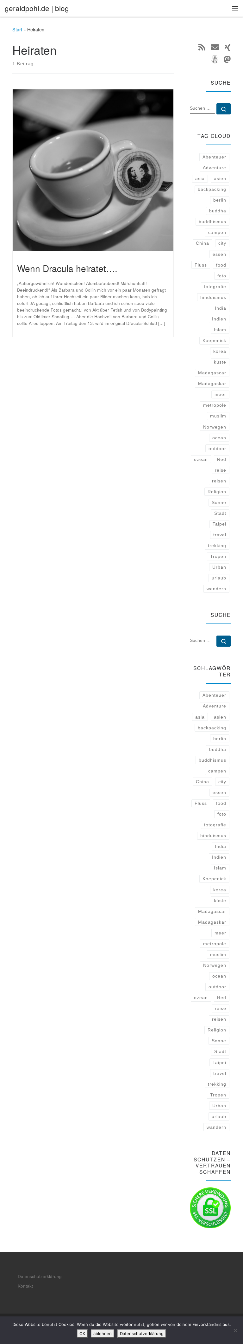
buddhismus (212, 221)
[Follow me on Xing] (228, 46)
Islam (220, 329)
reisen (219, 480)
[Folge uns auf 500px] (214, 59)
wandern (216, 588)
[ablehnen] (235, 1330)
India (220, 308)
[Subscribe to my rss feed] (201, 46)
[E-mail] (215, 46)
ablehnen (102, 1333)
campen (217, 232)
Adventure (214, 167)
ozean (201, 459)
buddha (217, 210)
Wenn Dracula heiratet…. (67, 268)
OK (82, 1333)
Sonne (219, 502)
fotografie (215, 286)
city (222, 243)
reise (220, 470)
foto (221, 275)
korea (219, 351)
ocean (219, 437)
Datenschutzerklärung (40, 1276)
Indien (219, 318)
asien (220, 178)
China (202, 243)
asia (200, 178)
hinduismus (213, 297)
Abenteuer (214, 156)
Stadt (220, 513)
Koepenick (214, 340)
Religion (217, 491)
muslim (218, 415)
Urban (219, 567)
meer (220, 394)
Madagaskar (212, 383)
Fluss (201, 265)
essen (219, 254)
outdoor (217, 448)
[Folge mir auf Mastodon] (227, 59)
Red (221, 459)
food (221, 265)
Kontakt (25, 1286)
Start (17, 29)
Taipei (219, 524)
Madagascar (212, 372)
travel (219, 534)
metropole (214, 405)
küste (220, 362)
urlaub (219, 577)
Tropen (218, 556)
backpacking (212, 189)
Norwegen (214, 427)
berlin (219, 200)
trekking (217, 545)
